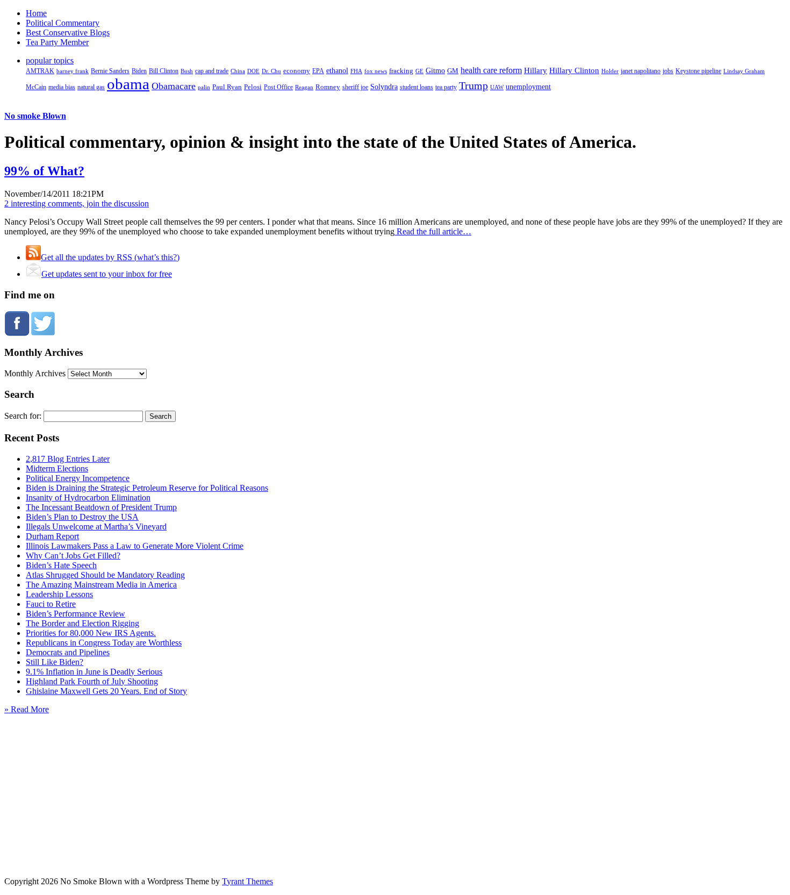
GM (452, 71)
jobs (668, 71)
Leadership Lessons (59, 594)
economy (296, 71)
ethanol (337, 70)
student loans (416, 87)
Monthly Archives (35, 373)
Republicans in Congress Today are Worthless (104, 642)
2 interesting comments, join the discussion (76, 203)
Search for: (22, 415)
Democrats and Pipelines (68, 652)
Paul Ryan (227, 87)
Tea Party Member (57, 42)
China (238, 71)
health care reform (491, 70)
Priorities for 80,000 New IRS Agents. (91, 633)
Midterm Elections (57, 468)
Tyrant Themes (247, 881)
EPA (318, 71)
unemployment (528, 86)
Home (36, 13)
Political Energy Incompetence (78, 478)
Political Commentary (62, 22)
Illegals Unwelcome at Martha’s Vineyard (96, 526)
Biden (139, 71)
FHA (356, 71)
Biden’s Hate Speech (61, 565)
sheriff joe (355, 87)
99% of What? (44, 171)
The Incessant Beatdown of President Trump (101, 507)
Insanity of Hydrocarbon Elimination (88, 497)
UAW (497, 87)
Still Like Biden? (54, 662)
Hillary (535, 70)
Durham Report (52, 536)
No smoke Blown (35, 115)
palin (204, 87)
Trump (473, 85)
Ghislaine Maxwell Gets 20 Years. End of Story (106, 691)
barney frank (72, 71)
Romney (327, 87)
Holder (610, 71)
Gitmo (435, 70)
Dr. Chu (271, 71)
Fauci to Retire (51, 603)
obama (128, 83)
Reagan (304, 87)
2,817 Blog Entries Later (68, 458)
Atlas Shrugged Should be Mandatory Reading (105, 574)
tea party (446, 87)
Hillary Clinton (574, 70)
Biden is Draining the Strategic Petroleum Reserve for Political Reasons (147, 487)
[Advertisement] (395, 781)
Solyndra (384, 87)
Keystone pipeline (698, 71)
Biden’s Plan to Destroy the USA (82, 516)
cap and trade (211, 71)
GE (419, 71)
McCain (36, 87)
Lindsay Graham (744, 71)
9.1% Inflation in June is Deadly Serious (94, 671)
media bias (61, 87)
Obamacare (174, 86)
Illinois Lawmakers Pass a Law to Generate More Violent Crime (134, 545)
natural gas (91, 87)
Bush (187, 71)
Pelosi (253, 87)
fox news (375, 71)
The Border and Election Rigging (82, 623)
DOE (253, 71)
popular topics (50, 60)
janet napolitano (640, 71)
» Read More (26, 709)
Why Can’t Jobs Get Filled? (73, 555)
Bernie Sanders (110, 71)
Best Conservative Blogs (68, 32)
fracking (401, 71)
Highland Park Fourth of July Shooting (92, 681)
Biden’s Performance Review (75, 613)
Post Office (278, 87)
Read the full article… (432, 231)
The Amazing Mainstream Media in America (101, 584)
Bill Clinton (163, 71)
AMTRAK (40, 71)
